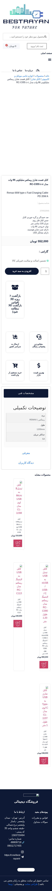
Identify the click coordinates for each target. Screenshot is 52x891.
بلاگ (38, 70)
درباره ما (29, 70)
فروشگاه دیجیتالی (26, 801)
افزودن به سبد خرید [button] (17, 543)
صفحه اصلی (46, 53)
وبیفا (10, 884)
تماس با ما (17, 70)
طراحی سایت (31, 884)
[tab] (26, 393)
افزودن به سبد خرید (21, 271)
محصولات (39, 76)
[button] (49, 59)
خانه (47, 76)
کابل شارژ (35, 79)
